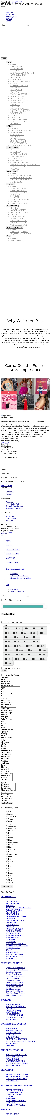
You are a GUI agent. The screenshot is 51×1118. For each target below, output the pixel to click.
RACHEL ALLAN (13, 948)
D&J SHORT (11, 1009)
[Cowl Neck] (7, 763)
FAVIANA (5, 443)
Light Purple (13, 842)
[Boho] (7, 692)
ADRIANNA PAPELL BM (17, 1074)
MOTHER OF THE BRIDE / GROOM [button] (17, 1085)
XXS (43, 654)
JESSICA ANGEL (13, 933)
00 (19, 628)
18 (18, 637)
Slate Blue (12, 831)
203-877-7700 (17, 2)
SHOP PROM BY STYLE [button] (11, 963)
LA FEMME (11, 942)
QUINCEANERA (13, 550)
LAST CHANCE (13, 901)
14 (43, 633)
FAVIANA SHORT (13, 1011)
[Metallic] (4, 723)
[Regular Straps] (7, 797)
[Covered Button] (7, 711)
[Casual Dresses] (10, 683)
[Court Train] (6, 759)
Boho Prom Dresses (13, 972)
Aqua (10, 824)
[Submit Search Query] (28, 596)
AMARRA (10, 906)
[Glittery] (4, 721)
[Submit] (28, 25)
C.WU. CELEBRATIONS (16, 1079)
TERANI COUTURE (14, 954)
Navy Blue (12, 835)
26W (43, 650)
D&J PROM (11, 923)
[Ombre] (4, 727)
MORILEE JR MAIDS (15, 1061)
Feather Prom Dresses (14, 974)
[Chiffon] (5, 744)
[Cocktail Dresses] (10, 685)
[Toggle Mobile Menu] (2, 535)
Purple (10, 838)
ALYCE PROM (12, 904)
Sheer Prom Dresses (13, 987)
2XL (9, 663)
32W (32, 654)
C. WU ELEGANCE (14, 1094)
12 (34, 633)
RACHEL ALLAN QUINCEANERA (21, 1041)
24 (9, 641)
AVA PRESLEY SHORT (16, 1007)
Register (9, 19)
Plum (10, 857)
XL (43, 659)
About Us (9, 502)
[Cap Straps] (7, 795)
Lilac (10, 840)
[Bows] (6, 736)
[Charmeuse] (5, 742)
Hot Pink (11, 849)
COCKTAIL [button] (6, 1000)
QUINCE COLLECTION (16, 1039)
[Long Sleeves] (8, 788)
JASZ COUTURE (13, 931)
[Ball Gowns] (7, 690)
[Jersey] (5, 748)
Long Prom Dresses (13, 980)
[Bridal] (10, 679)
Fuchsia (11, 852)
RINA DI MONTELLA (15, 1105)
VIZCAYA (10, 1045)
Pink (10, 847)
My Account (10, 14)
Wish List (9, 12)
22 (36, 637)
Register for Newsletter (14, 508)
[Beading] (6, 734)
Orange (11, 861)
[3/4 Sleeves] (8, 786)
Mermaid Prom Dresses (14, 983)
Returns (9, 494)
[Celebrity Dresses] (8, 702)
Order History (11, 518)
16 (9, 637)
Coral (10, 864)
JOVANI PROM (12, 937)
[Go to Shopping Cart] (2, 6)
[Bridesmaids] (10, 681)
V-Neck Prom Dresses (14, 995)
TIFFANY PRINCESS (15, 1065)
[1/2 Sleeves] (8, 784)
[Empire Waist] (6, 776)
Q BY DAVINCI (12, 1037)
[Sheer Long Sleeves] (8, 790)
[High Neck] (7, 767)
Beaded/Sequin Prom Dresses (17, 970)
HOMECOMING (12, 562)
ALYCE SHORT (12, 1114)
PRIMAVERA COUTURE (17, 946)
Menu (4, 59)
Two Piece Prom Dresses (15, 993)
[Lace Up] (7, 715)
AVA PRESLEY (12, 912)
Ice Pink (11, 845)
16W (30, 646)
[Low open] (7, 717)
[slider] (45, 606)
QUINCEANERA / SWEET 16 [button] (13, 1024)
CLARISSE (10, 918)
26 (18, 641)
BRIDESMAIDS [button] (8, 1070)
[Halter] (7, 765)
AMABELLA (11, 1028)
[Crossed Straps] (7, 713)
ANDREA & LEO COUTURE (18, 908)
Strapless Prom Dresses (14, 991)
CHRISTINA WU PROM (16, 916)
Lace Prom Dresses (13, 978)
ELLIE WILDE (12, 925)
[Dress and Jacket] (7, 694)
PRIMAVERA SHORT (15, 1017)
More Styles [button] (5, 1109)
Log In (8, 21)
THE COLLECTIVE (14, 956)
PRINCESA (11, 1035)
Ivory (10, 866)
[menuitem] (28, 12)
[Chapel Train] (6, 757)
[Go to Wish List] (4, 6)
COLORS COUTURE (15, 920)
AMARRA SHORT (13, 1005)
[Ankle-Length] (6, 753)
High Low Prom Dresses (15, 976)
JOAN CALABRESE (14, 1057)
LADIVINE (10, 940)
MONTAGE (11, 1103)
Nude (10, 868)
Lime (10, 821)
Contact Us (10, 492)
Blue (10, 833)
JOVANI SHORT (13, 1013)
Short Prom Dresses (13, 989)
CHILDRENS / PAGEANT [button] (12, 1050)
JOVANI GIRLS (12, 1059)
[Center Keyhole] (8, 704)
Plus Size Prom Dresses (14, 985)
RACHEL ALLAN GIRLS (17, 1063)
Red (9, 859)
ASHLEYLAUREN (14, 910)
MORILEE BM (12, 1081)
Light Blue (12, 828)
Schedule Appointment (14, 506)
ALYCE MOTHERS (14, 1090)
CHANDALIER (12, 914)
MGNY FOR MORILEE (16, 1101)
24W (32, 650)
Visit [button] (7, 585)
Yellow (11, 812)
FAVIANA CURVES (14, 929)
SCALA (9, 950)
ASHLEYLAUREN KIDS (16, 1055)
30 (36, 641)
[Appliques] (6, 732)
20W (10, 650)
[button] (9, 62)
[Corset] (8, 706)
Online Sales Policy (13, 504)
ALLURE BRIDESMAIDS (17, 1077)
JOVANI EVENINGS (14, 935)
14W (19, 646)
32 (9, 646)
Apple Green (13, 817)
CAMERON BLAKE (14, 1092)
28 (27, 641)
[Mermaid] (6, 778)
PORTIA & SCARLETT (16, 944)
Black (10, 875)
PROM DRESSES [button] (8, 897)
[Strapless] (7, 801)
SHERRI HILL (12, 952)
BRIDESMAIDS (12, 554)
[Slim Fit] (6, 780)
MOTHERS (10, 558)
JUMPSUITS (11, 959)
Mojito (10, 814)
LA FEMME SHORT (14, 1015)
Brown (10, 873)
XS (9, 659)
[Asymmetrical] (6, 755)
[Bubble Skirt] (8, 700)
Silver (10, 880)
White (10, 882)
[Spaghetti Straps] (7, 799)
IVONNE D (10, 1096)
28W (10, 654)
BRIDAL (9, 545)
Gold (10, 871)
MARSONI (10, 1099)
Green (10, 819)
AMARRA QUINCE (14, 1031)
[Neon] (4, 725)
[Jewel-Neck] (7, 769)
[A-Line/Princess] (6, 774)
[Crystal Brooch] (6, 738)
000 (9, 628)
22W (21, 650)
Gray (10, 878)
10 (25, 633)
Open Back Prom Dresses (15, 968)
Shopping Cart (11, 17)
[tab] (28, 569)
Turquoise (12, 826)
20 (27, 637)
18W (41, 646)
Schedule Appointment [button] (15, 569)
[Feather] (5, 746)
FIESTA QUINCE (13, 1033)
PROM (8, 541)
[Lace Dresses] (7, 696)
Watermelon (12, 854)
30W (21, 654)
